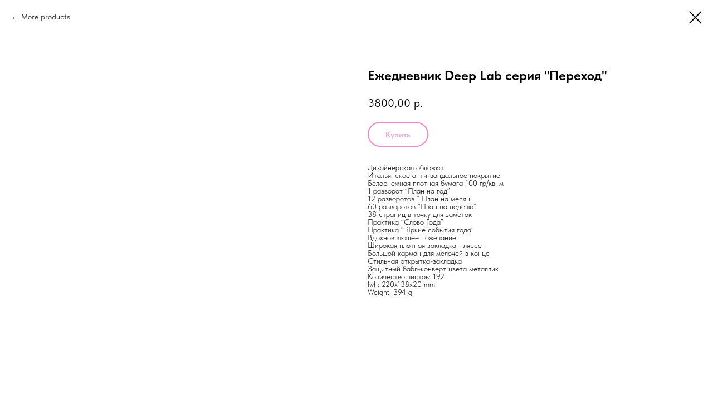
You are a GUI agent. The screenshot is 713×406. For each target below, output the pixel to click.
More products (45, 16)
